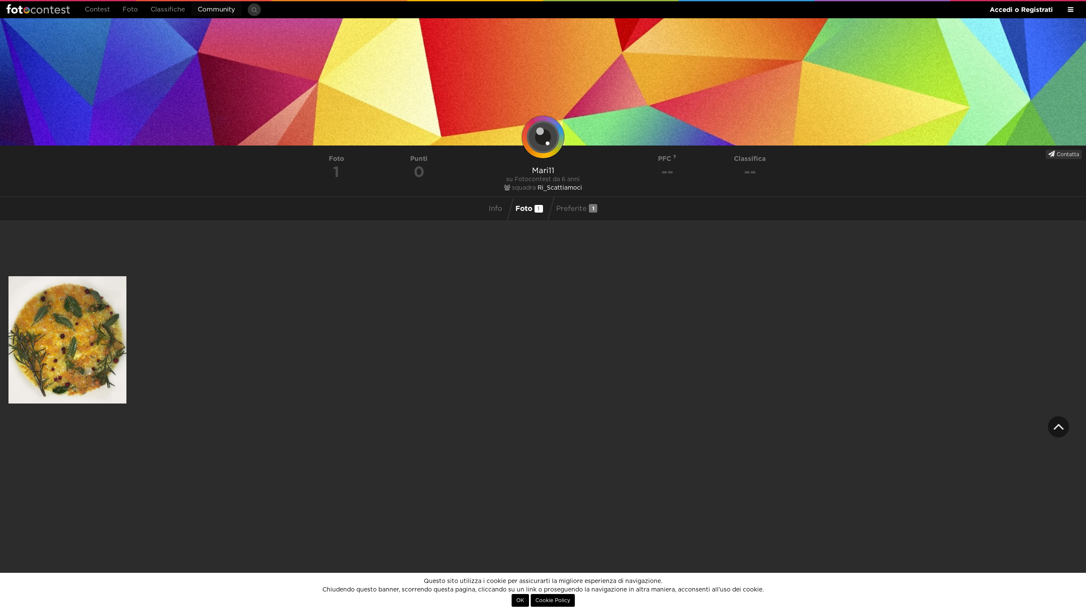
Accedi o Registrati (1021, 9)
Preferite (575, 208)
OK (520, 600)
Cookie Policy (552, 600)
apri (67, 340)
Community (216, 9)
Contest (97, 9)
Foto (130, 9)
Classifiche (168, 9)
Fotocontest (38, 9)
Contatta (1067, 154)
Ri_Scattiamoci (559, 188)
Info (495, 208)
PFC (665, 158)
